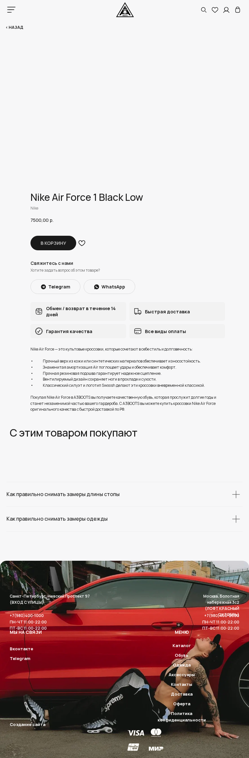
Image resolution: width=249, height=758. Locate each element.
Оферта (181, 704)
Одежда (182, 665)
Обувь (181, 655)
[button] (203, 10)
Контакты (181, 684)
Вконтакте (21, 649)
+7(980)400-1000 (27, 615)
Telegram (20, 658)
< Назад (14, 27)
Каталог (181, 645)
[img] (238, 10)
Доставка (182, 694)
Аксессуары (182, 674)
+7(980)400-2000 (221, 615)
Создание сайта (27, 724)
